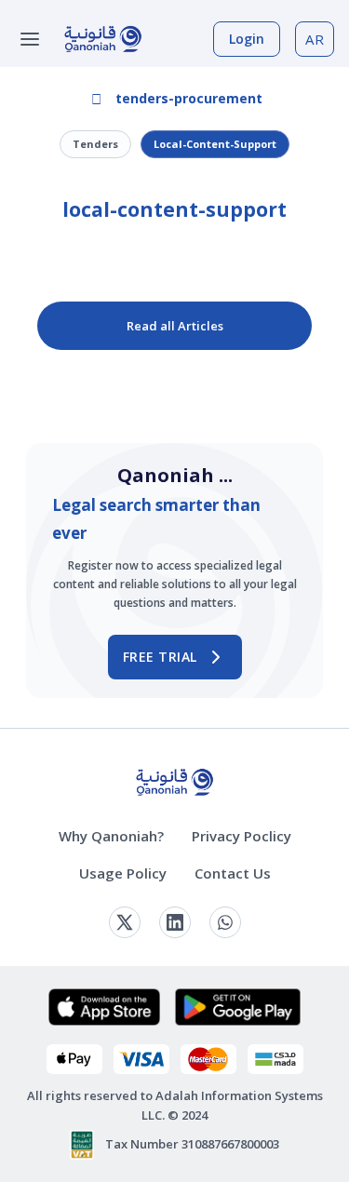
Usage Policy (123, 873)
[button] (175, 98)
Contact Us (233, 873)
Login (247, 38)
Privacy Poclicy (241, 835)
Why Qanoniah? (111, 835)
